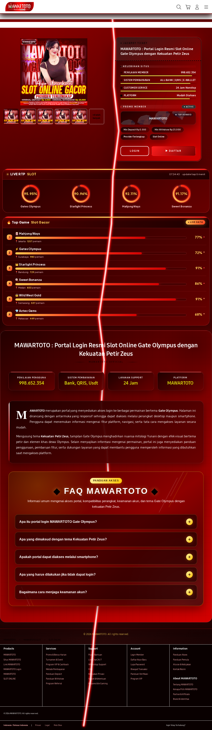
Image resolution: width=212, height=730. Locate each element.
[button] (188, 7)
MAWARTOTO (10, 655)
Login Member (137, 655)
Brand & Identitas (181, 699)
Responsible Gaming (98, 683)
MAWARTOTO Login (12, 669)
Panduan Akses (180, 655)
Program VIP (136, 679)
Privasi (38, 725)
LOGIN (135, 151)
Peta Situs (58, 725)
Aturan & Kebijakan (182, 664)
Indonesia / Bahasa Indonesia (16, 725)
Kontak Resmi (179, 669)
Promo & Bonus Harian (56, 655)
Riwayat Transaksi (139, 669)
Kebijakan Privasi (96, 674)
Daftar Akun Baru (139, 660)
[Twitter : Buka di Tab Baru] (195, 725)
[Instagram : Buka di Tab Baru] (201, 725)
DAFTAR (175, 151)
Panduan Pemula (181, 660)
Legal (47, 725)
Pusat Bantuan (95, 655)
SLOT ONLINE (10, 679)
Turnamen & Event (54, 660)
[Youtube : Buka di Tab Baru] (206, 725)
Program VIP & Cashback (57, 664)
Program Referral (54, 683)
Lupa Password (138, 664)
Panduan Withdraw (55, 679)
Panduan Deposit (54, 674)
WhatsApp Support (97, 664)
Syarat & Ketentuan (97, 679)
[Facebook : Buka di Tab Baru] (189, 725)
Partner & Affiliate (181, 694)
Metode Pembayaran (55, 669)
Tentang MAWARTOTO (183, 684)
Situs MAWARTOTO (12, 660)
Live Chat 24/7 (95, 660)
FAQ (90, 669)
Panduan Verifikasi (139, 674)
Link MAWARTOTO (12, 664)
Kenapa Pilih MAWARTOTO (185, 689)
